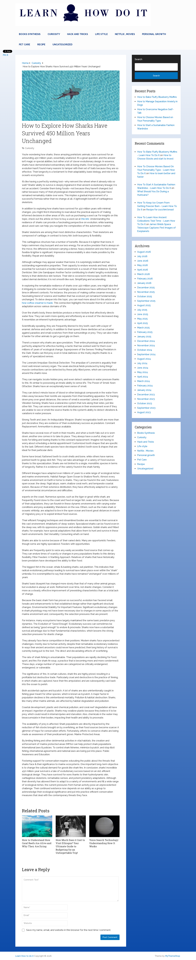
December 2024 (146, 341)
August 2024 (144, 358)
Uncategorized (62, 44)
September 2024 (146, 354)
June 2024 (142, 367)
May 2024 (142, 372)
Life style (101, 34)
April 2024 (142, 376)
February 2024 (145, 385)
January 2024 (144, 390)
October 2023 (144, 403)
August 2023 (144, 412)
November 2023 (146, 399)
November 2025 (146, 292)
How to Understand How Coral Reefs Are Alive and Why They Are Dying (36, 843)
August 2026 (144, 251)
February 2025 (145, 332)
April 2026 (142, 269)
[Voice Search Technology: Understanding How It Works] (104, 826)
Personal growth (154, 34)
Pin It (5, 55)
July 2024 (142, 363)
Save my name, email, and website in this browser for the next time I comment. (68, 930)
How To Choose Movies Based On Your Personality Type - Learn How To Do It (156, 170)
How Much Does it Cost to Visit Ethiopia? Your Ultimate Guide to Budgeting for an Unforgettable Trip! (70, 846)
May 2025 (142, 318)
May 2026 (142, 265)
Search (138, 59)
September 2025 (146, 301)
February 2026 (145, 278)
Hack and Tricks (77, 34)
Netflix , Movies (125, 34)
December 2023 (146, 394)
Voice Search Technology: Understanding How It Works (104, 843)
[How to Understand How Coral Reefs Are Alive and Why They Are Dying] (37, 826)
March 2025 (143, 327)
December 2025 (146, 287)
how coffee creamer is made (37, 303)
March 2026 (143, 274)
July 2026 (142, 256)
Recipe (41, 44)
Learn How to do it (24, 956)
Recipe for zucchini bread (160, 209)
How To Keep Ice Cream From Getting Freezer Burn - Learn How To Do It (157, 206)
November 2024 (146, 345)
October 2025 (144, 296)
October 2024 (144, 350)
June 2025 (142, 314)
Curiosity (54, 34)
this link (85, 219)
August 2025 (144, 305)
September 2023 (146, 408)
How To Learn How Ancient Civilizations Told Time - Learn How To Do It (156, 221)
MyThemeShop (172, 956)
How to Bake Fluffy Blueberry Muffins (157, 97)
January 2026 (144, 283)
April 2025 (142, 323)
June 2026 (142, 260)
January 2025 (144, 336)
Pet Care (24, 44)
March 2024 (143, 381)
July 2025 (142, 309)
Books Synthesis (29, 34)
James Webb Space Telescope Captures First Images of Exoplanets (156, 228)
